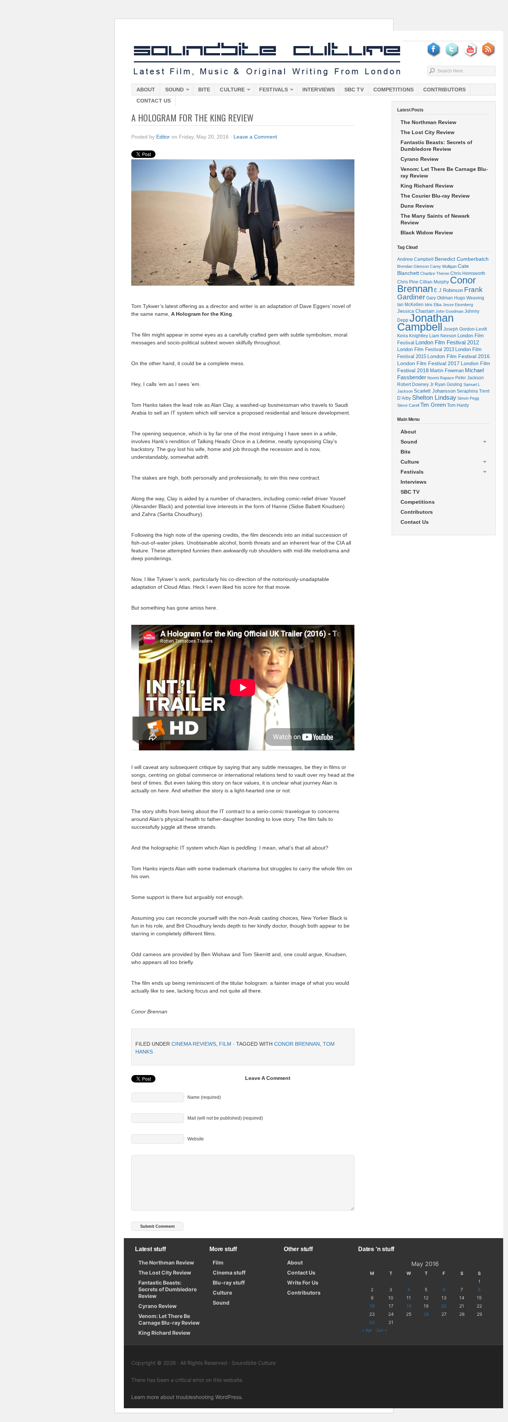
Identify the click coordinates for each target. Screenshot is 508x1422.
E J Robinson (448, 290)
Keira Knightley (412, 335)
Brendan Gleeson (413, 266)
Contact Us (153, 101)
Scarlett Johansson (435, 391)
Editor (163, 137)
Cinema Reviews (193, 1044)
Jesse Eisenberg (458, 304)
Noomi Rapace (440, 378)
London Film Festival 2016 (458, 356)
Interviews (318, 89)
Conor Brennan (297, 1044)
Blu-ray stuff (229, 1282)
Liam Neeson (442, 335)
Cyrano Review (419, 159)
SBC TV (354, 89)
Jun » (381, 1330)
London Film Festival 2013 (425, 349)
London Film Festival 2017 (428, 363)
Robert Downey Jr (415, 384)
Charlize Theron (434, 273)
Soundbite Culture (267, 59)
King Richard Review (427, 186)
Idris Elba (433, 304)
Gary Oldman (439, 297)
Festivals (271, 91)
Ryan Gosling (448, 384)
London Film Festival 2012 (447, 342)
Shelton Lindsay (434, 397)
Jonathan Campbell (425, 322)
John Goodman (449, 311)
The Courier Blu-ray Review (435, 196)
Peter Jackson (469, 377)
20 (444, 1306)
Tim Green (433, 405)
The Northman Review (428, 122)
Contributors (444, 89)
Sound (172, 91)
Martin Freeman (447, 370)
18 (408, 1306)
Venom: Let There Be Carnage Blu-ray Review (444, 172)
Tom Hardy (458, 405)
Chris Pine (407, 281)
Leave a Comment (255, 137)
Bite (204, 89)
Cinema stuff (229, 1272)
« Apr (367, 1330)
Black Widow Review (427, 233)
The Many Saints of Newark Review (435, 219)
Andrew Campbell (415, 259)
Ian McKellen (410, 304)
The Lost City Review (427, 132)
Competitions (393, 89)
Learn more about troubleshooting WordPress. (187, 1397)
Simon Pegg (468, 398)
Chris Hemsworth (467, 273)
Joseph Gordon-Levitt (465, 329)
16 (372, 1306)
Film (225, 1044)
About (145, 89)
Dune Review (417, 206)
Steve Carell (408, 405)
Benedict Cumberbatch (462, 259)
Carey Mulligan (443, 266)
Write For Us (302, 1282)
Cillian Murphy (434, 282)
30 (372, 1322)
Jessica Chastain (415, 311)
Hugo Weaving (469, 297)
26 (426, 1314)
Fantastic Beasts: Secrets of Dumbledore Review (436, 145)
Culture (230, 91)
